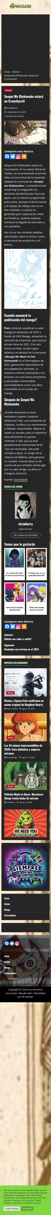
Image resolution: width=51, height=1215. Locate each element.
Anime (8, 90)
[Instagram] (18, 156)
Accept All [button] (27, 1209)
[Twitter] (12, 156)
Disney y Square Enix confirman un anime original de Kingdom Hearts (24, 702)
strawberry (12, 108)
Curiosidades (10, 915)
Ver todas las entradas (25, 535)
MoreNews (40, 993)
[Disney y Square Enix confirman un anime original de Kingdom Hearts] (25, 682)
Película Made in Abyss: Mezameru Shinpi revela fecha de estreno (23, 796)
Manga (7, 909)
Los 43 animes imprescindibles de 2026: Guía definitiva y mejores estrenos (23, 749)
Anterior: (18, 637)
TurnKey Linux (38, 1003)
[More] (24, 156)
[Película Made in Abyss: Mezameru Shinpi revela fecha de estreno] (25, 776)
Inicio (6, 898)
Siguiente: (21, 647)
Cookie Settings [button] (11, 1209)
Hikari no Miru (12, 709)
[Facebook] (7, 156)
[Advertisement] (25, 43)
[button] (36, 6)
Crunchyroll (20, 479)
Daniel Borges (12, 757)
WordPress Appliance (15, 1003)
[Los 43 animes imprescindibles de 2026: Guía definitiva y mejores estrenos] (25, 727)
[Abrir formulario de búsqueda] (42, 6)
